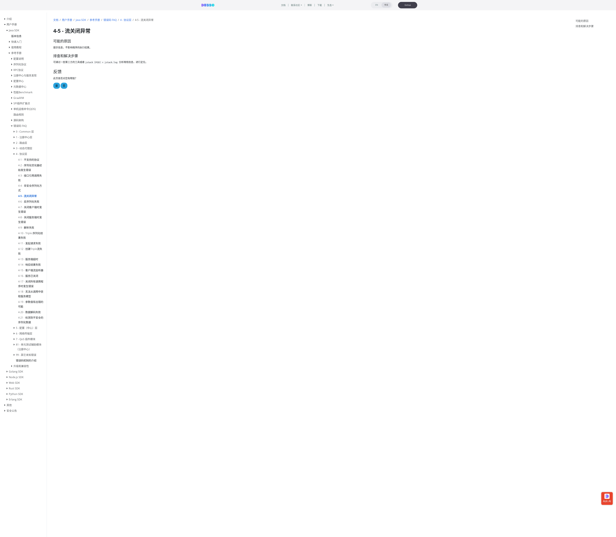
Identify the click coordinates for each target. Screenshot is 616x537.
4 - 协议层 (125, 20)
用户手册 (67, 20)
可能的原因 (582, 21)
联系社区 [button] (295, 5)
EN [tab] (376, 5)
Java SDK (81, 20)
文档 (55, 20)
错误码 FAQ (110, 20)
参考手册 (95, 20)
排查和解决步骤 (585, 26)
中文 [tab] (386, 5)
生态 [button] (329, 5)
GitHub (408, 5)
